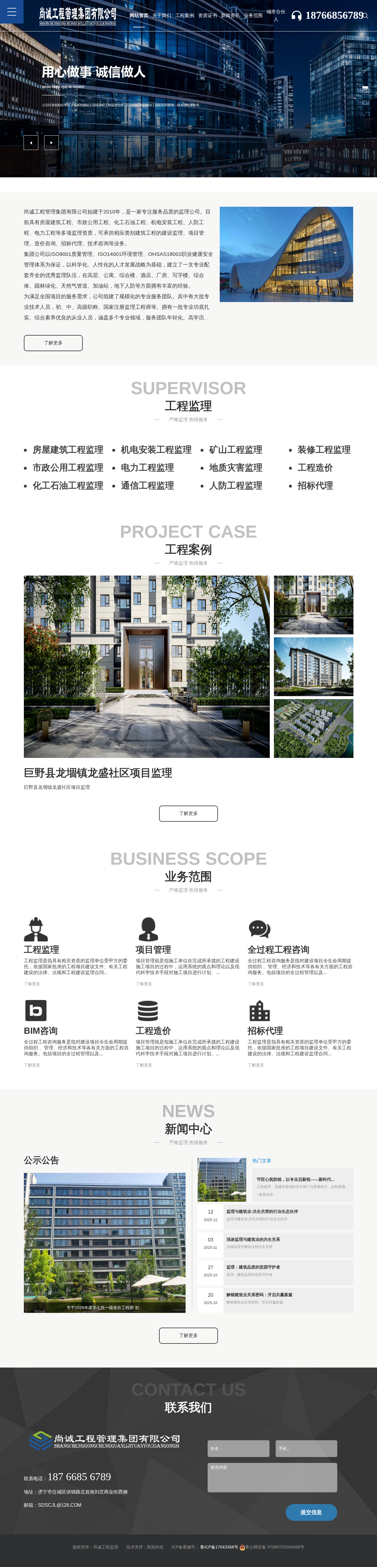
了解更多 (53, 342)
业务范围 (253, 15)
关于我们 (161, 15)
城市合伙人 (276, 15)
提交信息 (311, 1512)
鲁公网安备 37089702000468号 (274, 1547)
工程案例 (184, 15)
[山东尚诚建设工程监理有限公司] (188, 88)
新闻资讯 (230, 15)
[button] (365, 87)
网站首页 (139, 15)
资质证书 (207, 15)
